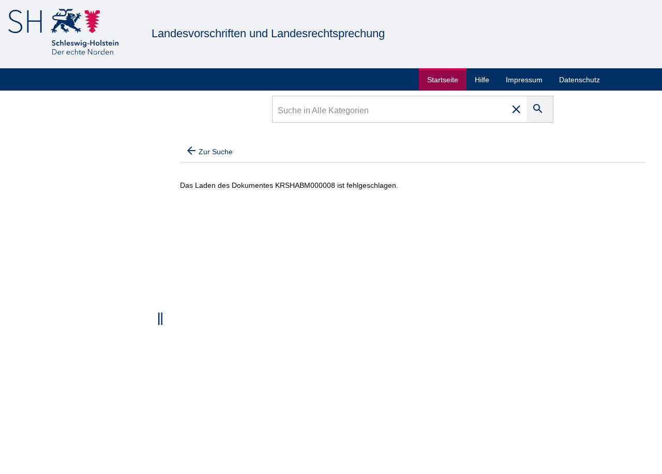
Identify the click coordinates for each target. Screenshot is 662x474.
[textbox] (389, 112)
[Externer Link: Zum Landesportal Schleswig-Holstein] (63, 33)
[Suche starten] (539, 109)
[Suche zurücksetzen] (516, 109)
